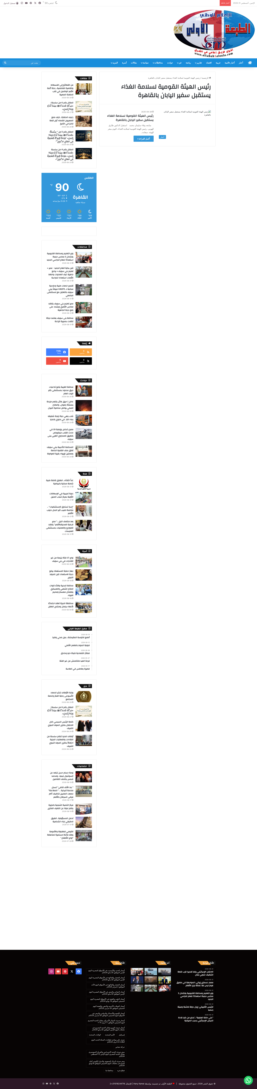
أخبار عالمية (230, 63)
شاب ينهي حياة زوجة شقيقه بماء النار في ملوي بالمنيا (60, 417)
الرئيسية (205, 78)
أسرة (124, 63)
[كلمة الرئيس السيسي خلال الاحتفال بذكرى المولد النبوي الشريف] (84, 725)
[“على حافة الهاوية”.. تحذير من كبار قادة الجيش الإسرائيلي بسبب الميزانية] (151, 979)
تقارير (199, 63)
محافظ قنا (109, 1070)
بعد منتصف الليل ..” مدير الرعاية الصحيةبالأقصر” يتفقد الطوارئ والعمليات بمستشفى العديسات (59, 526)
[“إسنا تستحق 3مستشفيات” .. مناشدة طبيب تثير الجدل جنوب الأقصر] (84, 510)
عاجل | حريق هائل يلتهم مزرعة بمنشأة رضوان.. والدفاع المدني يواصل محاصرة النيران (60, 405)
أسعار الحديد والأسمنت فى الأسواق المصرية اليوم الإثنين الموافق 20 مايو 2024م (106, 971)
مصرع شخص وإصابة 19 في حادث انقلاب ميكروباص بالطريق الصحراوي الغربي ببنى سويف (60, 434)
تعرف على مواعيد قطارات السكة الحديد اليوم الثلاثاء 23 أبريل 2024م (108, 1041)
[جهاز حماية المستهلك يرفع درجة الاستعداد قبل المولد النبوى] (84, 575)
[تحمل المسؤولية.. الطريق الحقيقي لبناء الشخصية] (84, 822)
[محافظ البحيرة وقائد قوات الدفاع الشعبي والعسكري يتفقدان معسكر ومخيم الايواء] (84, 589)
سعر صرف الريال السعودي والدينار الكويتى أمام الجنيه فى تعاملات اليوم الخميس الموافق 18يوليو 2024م (107, 1063)
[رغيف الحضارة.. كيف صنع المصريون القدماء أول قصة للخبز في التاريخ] (84, 121)
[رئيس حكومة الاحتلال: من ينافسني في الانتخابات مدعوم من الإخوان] (137, 979)
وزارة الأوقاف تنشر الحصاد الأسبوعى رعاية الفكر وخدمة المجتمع (60, 696)
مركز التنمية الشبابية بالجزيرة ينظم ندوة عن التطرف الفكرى (60, 806)
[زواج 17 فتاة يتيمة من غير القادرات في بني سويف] (84, 561)
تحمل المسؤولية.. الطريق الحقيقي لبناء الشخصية (62, 820)
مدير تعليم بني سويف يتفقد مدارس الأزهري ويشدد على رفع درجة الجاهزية (60, 307)
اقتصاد (209, 63)
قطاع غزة (121, 1070)
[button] (248, 1080)
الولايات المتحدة (95, 1035)
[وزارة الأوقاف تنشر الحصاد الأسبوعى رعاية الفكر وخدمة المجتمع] (84, 696)
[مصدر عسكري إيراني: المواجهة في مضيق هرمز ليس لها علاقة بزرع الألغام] (151, 971)
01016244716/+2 (117, 1083)
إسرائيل (122, 1035)
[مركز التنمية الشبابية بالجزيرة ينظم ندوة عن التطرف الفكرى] (84, 809)
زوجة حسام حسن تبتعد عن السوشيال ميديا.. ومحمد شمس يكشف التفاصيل (61, 776)
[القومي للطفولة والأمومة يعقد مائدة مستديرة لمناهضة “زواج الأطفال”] (84, 835)
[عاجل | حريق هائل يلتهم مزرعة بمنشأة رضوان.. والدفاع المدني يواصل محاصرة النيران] (84, 405)
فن (180, 63)
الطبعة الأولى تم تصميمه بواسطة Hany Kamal (152, 1083)
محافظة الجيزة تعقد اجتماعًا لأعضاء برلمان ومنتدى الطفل (60, 605)
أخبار (241, 63)
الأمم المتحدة (110, 1035)
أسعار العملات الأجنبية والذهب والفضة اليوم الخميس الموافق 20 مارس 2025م (109, 1007)
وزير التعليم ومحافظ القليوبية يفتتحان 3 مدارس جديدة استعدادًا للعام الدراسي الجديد (60, 257)
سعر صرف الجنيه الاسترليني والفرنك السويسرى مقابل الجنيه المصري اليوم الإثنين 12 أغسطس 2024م (107, 1054)
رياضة (188, 63)
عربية (218, 63)
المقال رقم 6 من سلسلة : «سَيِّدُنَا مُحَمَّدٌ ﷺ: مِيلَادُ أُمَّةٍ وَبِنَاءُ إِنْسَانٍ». (60, 106)
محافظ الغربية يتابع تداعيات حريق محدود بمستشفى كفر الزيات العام (60, 390)
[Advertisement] (86, 16)
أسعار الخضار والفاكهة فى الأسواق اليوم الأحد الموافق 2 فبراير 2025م (108, 986)
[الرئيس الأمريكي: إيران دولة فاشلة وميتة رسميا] (164, 979)
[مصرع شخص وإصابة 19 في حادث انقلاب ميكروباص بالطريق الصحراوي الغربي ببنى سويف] (84, 433)
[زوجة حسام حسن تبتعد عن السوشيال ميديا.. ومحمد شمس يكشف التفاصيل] (84, 776)
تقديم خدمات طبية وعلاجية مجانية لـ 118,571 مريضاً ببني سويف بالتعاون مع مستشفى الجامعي (60, 290)
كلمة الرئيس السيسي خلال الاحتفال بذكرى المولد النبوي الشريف (60, 725)
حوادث (170, 63)
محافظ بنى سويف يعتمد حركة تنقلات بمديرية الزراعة (59, 319)
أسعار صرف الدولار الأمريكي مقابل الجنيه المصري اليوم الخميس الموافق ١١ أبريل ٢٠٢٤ (106, 1021)
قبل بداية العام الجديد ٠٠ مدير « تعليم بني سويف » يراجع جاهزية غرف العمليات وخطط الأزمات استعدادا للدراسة (60, 273)
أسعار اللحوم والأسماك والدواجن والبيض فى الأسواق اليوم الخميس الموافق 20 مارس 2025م (107, 1014)
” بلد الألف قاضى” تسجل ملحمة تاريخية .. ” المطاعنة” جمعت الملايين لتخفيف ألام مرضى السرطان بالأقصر (60, 792)
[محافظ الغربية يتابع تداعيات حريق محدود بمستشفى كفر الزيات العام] (84, 391)
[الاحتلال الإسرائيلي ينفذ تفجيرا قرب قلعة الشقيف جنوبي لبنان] (164, 971)
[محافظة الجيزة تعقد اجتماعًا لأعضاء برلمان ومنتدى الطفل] (84, 607)
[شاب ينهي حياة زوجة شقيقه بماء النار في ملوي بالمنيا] (84, 420)
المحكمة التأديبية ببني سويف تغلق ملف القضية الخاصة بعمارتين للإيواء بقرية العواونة (60, 450)
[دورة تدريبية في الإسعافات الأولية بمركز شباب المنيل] (84, 497)
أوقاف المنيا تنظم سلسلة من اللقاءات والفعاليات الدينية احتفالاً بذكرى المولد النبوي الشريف (60, 741)
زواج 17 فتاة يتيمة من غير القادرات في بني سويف (62, 559)
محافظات (159, 63)
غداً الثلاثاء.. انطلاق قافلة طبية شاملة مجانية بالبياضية (59, 482)
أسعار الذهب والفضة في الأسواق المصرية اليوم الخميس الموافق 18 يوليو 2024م (107, 1000)
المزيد (115, 63)
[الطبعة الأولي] (214, 33)
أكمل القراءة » (143, 138)
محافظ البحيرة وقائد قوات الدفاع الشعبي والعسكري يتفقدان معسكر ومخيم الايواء (61, 590)
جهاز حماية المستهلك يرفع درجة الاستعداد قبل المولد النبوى (61, 574)
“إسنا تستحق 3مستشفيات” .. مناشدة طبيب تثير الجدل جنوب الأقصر (60, 510)
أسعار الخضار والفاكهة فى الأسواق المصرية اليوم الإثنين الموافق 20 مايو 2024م (107, 978)
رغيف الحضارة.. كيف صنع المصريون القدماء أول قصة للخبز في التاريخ (61, 120)
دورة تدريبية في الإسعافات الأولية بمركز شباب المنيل (61, 495)
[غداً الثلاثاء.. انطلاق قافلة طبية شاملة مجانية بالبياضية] (84, 484)
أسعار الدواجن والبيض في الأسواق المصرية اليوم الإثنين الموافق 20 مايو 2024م (107, 993)
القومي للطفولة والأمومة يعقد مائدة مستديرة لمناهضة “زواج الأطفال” (60, 835)
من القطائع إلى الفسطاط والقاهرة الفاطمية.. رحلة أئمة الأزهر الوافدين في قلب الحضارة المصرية (60, 90)
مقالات (134, 63)
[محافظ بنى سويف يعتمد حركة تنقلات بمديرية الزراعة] (84, 322)
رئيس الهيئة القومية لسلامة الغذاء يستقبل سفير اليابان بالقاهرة (130, 118)
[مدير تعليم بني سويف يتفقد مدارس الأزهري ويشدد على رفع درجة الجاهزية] (84, 307)
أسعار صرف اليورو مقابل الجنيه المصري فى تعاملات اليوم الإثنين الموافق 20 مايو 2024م (108, 1028)
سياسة (146, 63)
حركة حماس (120, 1047)
